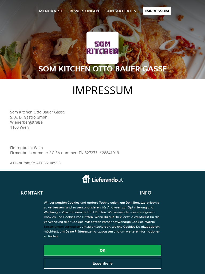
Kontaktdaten (120, 11)
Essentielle (103, 263)
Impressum (157, 11)
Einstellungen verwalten (62, 226)
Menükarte (51, 11)
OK (102, 250)
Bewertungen (84, 11)
